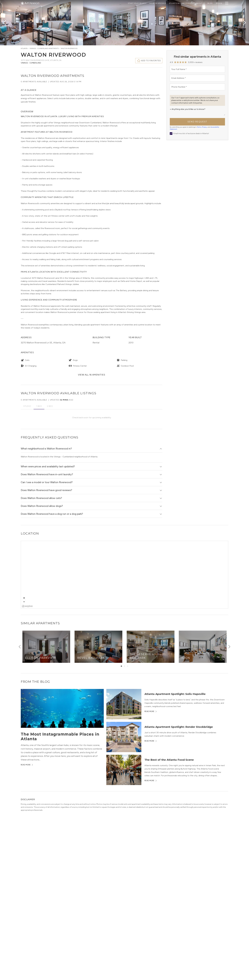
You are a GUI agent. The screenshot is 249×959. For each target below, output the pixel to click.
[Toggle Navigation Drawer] (226, 3)
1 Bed (39, 406)
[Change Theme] (22, 3)
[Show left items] (19, 647)
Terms (199, 127)
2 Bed (50, 406)
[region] (124, 575)
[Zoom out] (24, 602)
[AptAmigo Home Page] (31, 3)
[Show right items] (229, 647)
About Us (200, 3)
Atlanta (24, 48)
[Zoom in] (24, 598)
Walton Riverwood (69, 48)
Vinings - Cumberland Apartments (44, 48)
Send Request (197, 121)
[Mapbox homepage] (27, 606)
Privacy (204, 127)
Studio (27, 406)
